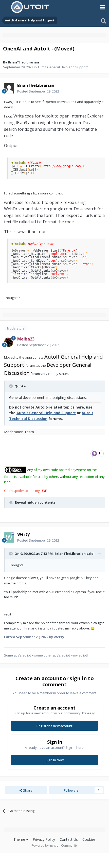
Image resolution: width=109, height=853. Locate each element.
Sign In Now (55, 760)
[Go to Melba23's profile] (9, 342)
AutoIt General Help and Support (63, 67)
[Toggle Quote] (11, 386)
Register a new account (54, 726)
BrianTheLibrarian (23, 62)
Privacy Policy (44, 839)
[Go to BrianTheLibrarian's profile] (9, 88)
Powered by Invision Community (54, 845)
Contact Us (69, 839)
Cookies (89, 839)
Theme (19, 839)
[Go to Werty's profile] (9, 537)
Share (27, 790)
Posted (38, 91)
